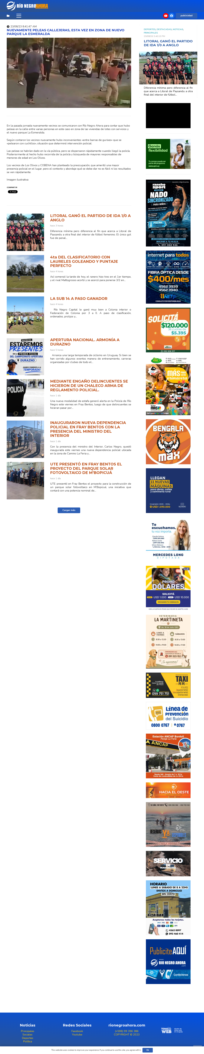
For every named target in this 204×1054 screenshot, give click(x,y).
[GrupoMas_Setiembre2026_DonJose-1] (168, 385)
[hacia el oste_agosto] (168, 824)
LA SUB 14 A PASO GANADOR (78, 298)
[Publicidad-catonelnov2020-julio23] (168, 863)
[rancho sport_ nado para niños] (168, 213)
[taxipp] (168, 685)
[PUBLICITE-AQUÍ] (168, 961)
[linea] (168, 716)
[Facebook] (171, 15)
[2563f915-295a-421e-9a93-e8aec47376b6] (168, 588)
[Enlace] (28, 5)
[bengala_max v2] (168, 441)
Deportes (149, 29)
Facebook (77, 1031)
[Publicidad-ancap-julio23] (168, 756)
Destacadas (164, 29)
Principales (151, 32)
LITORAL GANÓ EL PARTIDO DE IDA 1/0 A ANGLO (90, 217)
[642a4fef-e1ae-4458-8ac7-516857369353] (168, 330)
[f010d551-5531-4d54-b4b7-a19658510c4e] (168, 642)
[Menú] (18, 15)
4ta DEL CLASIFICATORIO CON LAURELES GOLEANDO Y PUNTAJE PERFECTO (84, 261)
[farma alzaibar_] (168, 907)
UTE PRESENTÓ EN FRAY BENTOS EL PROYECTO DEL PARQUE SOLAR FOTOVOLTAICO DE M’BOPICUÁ (86, 468)
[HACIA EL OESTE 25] (168, 790)
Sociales (27, 1034)
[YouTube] (165, 15)
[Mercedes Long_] (168, 539)
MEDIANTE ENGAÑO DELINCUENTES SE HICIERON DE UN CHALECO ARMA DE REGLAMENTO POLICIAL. (89, 385)
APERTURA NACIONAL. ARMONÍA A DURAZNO (84, 342)
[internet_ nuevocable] (168, 277)
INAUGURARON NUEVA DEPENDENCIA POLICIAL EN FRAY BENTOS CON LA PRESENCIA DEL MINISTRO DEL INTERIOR (88, 429)
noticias (178, 29)
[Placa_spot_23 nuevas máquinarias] (168, 490)
